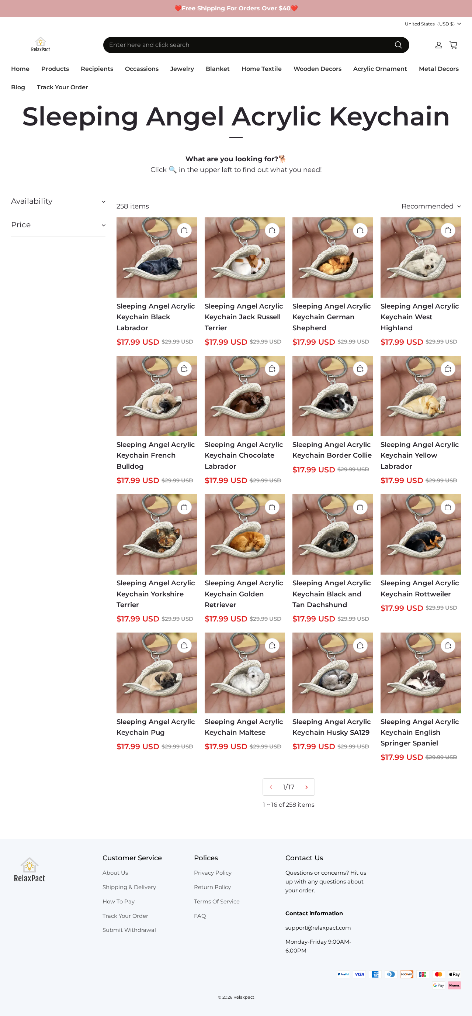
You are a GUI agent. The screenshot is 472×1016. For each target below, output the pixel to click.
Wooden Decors (317, 68)
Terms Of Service (217, 901)
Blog (18, 87)
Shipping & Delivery (129, 887)
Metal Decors (439, 68)
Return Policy (212, 887)
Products (55, 68)
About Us (115, 872)
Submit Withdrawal (129, 930)
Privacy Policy (213, 872)
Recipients (97, 68)
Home (20, 68)
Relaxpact (243, 997)
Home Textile (262, 68)
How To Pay (119, 901)
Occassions (142, 68)
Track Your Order (62, 87)
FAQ (200, 916)
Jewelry (182, 68)
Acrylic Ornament (380, 68)
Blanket (218, 68)
